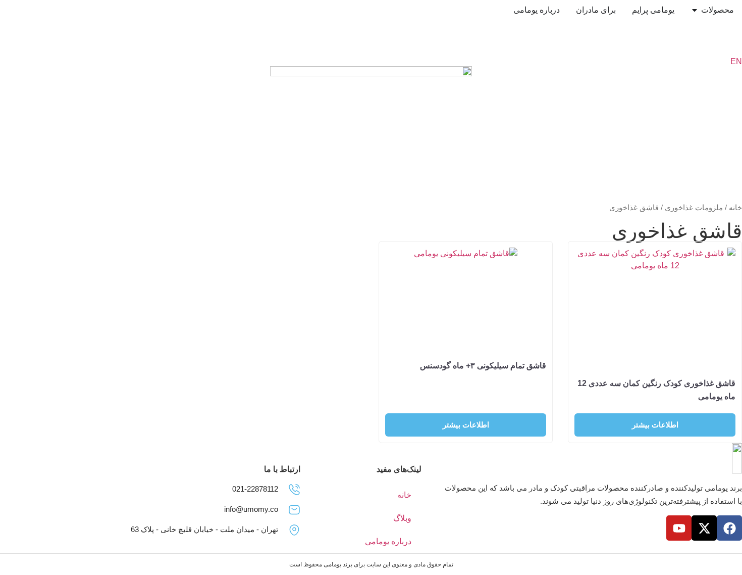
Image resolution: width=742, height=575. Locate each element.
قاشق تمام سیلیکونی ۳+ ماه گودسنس (483, 365)
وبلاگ (402, 518)
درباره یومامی (388, 541)
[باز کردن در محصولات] (695, 10)
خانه (735, 208)
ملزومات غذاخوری (694, 208)
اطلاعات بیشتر (655, 424)
